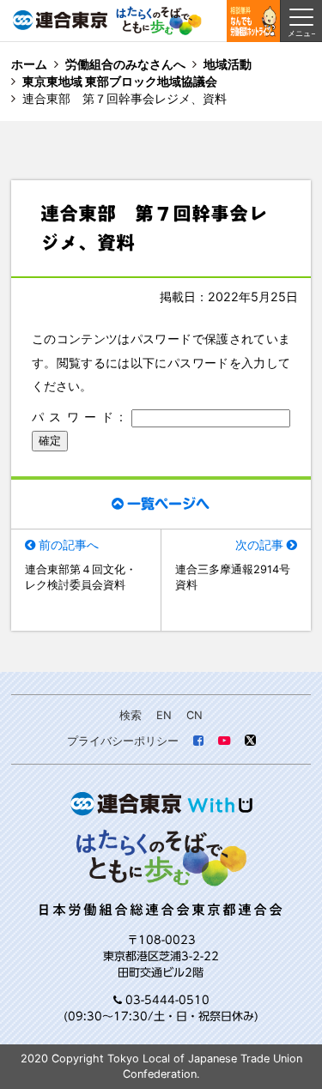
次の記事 (259, 544)
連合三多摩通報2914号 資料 (236, 577)
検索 (130, 715)
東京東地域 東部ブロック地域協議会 (119, 81)
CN (194, 715)
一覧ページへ (168, 503)
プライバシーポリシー (123, 741)
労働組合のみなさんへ (125, 64)
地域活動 (228, 64)
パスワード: (81, 416)
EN (164, 715)
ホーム (29, 64)
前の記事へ (69, 544)
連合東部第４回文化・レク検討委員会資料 (81, 577)
